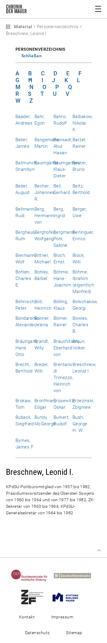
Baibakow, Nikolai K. (83, 123)
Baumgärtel (46, 162)
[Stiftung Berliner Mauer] (68, 596)
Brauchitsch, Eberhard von (66, 348)
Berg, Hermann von (44, 215)
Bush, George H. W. (80, 424)
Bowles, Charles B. (80, 325)
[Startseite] (16, 10)
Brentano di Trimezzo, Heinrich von (63, 377)
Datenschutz (37, 632)
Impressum (62, 617)
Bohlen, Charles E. (23, 278)
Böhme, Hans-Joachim (62, 278)
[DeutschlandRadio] (75, 575)
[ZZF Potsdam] (34, 596)
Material (22, 26)
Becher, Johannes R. (44, 192)
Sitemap (74, 632)
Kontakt (27, 617)
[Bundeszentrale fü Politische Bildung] (31, 575)
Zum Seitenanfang (99, 550)
